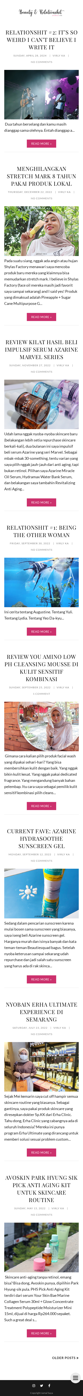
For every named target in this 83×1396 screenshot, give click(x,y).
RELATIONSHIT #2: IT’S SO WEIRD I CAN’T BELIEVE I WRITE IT (42, 39)
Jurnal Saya (47, 1393)
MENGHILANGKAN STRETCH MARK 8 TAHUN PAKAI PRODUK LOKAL (41, 176)
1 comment (41, 693)
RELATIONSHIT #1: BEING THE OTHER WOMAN (41, 531)
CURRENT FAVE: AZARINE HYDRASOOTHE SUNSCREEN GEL (41, 838)
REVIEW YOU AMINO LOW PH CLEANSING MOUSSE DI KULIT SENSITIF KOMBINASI (41, 668)
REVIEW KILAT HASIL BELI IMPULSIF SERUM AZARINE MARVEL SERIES (41, 349)
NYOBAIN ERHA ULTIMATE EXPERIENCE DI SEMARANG (41, 1012)
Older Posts (64, 1358)
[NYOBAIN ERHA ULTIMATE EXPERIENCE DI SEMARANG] (41, 1090)
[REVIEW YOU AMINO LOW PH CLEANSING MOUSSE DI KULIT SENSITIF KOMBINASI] (41, 749)
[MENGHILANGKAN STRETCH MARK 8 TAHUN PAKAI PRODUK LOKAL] (41, 254)
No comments (41, 62)
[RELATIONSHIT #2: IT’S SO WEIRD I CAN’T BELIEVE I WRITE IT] (41, 118)
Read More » (41, 143)
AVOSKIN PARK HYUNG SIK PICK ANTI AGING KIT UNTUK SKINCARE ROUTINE (41, 1189)
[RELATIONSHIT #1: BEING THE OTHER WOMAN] (41, 605)
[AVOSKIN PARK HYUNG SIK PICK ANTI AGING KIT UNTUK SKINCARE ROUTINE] (41, 1271)
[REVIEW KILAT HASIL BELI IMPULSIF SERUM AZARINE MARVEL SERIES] (41, 427)
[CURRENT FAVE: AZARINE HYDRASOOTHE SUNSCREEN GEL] (41, 917)
